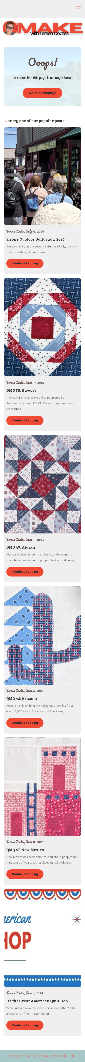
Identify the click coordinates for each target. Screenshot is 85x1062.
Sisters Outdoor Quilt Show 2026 (35, 239)
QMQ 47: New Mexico (25, 849)
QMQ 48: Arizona (21, 698)
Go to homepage (42, 93)
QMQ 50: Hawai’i (21, 390)
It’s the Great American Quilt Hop (37, 1000)
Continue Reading (25, 263)
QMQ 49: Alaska (20, 547)
